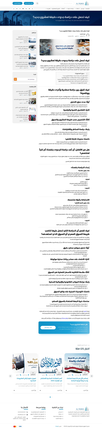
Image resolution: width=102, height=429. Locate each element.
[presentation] (10, 376)
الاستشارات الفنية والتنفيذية (37, 412)
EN (16, 8)
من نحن (82, 9)
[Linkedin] (26, 9)
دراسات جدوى (70, 9)
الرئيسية (88, 9)
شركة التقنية (59, 418)
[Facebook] (32, 9)
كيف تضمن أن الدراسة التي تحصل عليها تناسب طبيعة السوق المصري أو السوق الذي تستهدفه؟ (72, 82)
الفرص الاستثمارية (56, 9)
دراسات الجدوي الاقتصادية (38, 418)
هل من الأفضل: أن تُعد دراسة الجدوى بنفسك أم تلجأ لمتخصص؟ (72, 79)
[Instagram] (20, 9)
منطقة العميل (17, 3)
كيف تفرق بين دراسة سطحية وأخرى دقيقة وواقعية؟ (74, 77)
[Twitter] (29, 9)
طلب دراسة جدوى (29, 3)
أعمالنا (63, 9)
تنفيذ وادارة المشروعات (38, 416)
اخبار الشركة (82, 20)
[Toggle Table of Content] (86, 74)
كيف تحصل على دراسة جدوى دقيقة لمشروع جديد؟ (75, 76)
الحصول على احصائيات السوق (37, 414)
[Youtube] (23, 9)
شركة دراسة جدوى (57, 416)
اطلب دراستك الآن (48, 327)
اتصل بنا (48, 9)
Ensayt (57, 426)
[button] (50, 397)
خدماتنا (78, 9)
